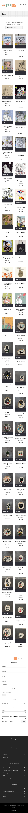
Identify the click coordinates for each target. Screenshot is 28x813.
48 (14, 24)
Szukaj (3, 694)
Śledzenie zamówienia (8, 791)
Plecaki (3, 676)
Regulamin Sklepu (7, 767)
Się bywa (5, 757)
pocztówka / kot (7, 309)
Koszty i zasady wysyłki (8, 778)
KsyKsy (11, 805)
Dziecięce (4, 681)
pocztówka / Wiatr (7, 50)
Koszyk (5, 793)
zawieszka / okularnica (20, 541)
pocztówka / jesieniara (20, 283)
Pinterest (14, 743)
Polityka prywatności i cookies (10, 770)
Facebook (8, 743)
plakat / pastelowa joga (7, 334)
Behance (11, 743)
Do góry (13, 810)
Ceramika (20, 338)
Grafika (3, 710)
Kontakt (5, 796)
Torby (20, 258)
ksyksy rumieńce (21, 257)
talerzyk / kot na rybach (20, 438)
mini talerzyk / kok (20, 413)
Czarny (3, 702)
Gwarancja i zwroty (7, 773)
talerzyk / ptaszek (7, 617)
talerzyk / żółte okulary (7, 592)
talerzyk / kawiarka (20, 620)
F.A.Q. (4, 775)
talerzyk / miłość (7, 567)
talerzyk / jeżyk (20, 644)
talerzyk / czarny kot (21, 515)
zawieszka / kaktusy (21, 463)
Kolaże (3, 668)
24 (12, 24)
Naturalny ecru (5, 703)
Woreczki (4, 679)
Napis (3, 712)
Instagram (4, 743)
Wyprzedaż (4, 684)
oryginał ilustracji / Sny (7, 101)
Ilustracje (7, 52)
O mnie (5, 752)
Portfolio (5, 754)
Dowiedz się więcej (20, 97)
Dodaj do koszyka (6, 46)
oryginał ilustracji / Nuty (20, 76)
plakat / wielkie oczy (21, 232)
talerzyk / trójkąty (7, 642)
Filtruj (23, 721)
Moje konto (6, 788)
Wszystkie (18, 24)
